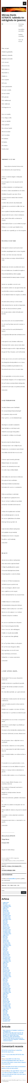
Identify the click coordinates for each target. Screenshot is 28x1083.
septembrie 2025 (7, 906)
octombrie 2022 (6, 944)
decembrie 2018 (7, 1004)
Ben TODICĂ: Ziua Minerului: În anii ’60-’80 (13, 1032)
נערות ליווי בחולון (5, 1054)
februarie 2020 (6, 985)
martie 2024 (6, 926)
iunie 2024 (5, 922)
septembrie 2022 (7, 945)
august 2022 (6, 946)
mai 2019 (5, 997)
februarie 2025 (6, 913)
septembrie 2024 (7, 919)
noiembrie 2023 (6, 931)
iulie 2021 (5, 963)
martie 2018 (6, 1015)
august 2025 (6, 907)
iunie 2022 (5, 949)
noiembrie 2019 (6, 989)
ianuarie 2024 (6, 928)
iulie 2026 (5, 903)
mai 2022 (5, 950)
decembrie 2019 (7, 988)
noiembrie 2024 (6, 916)
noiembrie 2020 (6, 974)
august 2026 (6, 902)
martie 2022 (6, 953)
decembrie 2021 (7, 957)
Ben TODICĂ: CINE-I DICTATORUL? (11, 1036)
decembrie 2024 (7, 915)
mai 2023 (5, 939)
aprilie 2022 (6, 952)
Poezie (7, 859)
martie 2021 (6, 969)
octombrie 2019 (6, 991)
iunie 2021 (5, 965)
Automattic (6, 1081)
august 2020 (6, 978)
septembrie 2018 (7, 1008)
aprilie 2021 (5, 967)
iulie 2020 (5, 979)
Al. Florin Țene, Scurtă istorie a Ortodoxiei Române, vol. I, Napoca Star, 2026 (13, 1035)
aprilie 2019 (5, 998)
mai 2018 (5, 1013)
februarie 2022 (6, 954)
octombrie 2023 (6, 932)
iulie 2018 (5, 1010)
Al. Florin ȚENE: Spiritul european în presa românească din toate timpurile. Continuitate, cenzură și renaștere (14, 1039)
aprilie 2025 (6, 910)
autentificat (12, 878)
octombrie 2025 (6, 905)
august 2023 (6, 935)
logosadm (16, 858)
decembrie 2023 (7, 930)
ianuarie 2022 (6, 956)
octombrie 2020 (7, 975)
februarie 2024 (6, 927)
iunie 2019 (5, 996)
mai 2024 (5, 923)
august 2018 (6, 1009)
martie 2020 (6, 984)
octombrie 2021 (6, 959)
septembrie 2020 (7, 976)
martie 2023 (6, 941)
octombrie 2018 (6, 1006)
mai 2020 (5, 982)
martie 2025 (6, 911)
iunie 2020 (5, 980)
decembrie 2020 (7, 972)
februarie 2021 (6, 970)
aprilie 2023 (6, 940)
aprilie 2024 (6, 924)
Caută (3, 890)
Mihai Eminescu (9, 860)
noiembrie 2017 (6, 1021)
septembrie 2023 (7, 933)
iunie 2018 (5, 1011)
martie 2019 (6, 1000)
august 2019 (6, 993)
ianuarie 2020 (6, 987)
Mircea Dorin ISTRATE (18, 860)
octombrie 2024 (6, 918)
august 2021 (6, 962)
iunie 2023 (5, 937)
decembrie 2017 (6, 1019)
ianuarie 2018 (6, 1018)
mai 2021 (5, 966)
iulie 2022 (5, 948)
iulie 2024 (5, 920)
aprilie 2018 (5, 1014)
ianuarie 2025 (6, 914)
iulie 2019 (5, 995)
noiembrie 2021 (6, 958)
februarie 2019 (6, 1001)
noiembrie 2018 (6, 1005)
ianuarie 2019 (6, 1002)
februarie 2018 (6, 1017)
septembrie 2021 (7, 961)
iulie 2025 (5, 909)
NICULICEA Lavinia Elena (8, 1050)
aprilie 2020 (6, 983)
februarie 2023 (6, 943)
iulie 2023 (5, 936)
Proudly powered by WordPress (9, 1080)
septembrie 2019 (7, 992)
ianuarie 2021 (6, 971)
